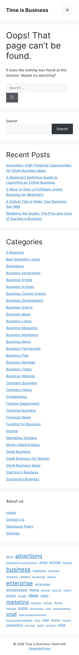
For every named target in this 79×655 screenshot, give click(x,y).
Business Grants (19, 307)
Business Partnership (23, 349)
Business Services (20, 362)
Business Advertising (23, 273)
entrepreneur (42, 584)
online (23, 608)
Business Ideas (18, 314)
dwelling (51, 577)
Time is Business (27, 10)
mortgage (11, 608)
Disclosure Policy (19, 526)
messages (36, 603)
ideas (33, 595)
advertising (28, 556)
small (11, 614)
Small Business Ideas (23, 465)
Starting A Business (22, 472)
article (43, 562)
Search (11, 121)
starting (55, 620)
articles (55, 562)
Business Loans (19, 321)
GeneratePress (39, 648)
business (18, 569)
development (38, 577)
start (46, 620)
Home (11, 513)
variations (51, 625)
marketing (17, 602)
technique (30, 625)
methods (47, 603)
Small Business (18, 452)
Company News (19, 390)
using (40, 625)
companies (53, 571)
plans (48, 608)
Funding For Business (23, 424)
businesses (39, 570)
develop (25, 576)
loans (44, 596)
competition (12, 577)
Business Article (19, 280)
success (66, 620)
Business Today (19, 369)
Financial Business (21, 410)
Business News (18, 342)
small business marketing (19, 620)
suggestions (14, 625)
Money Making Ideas (23, 445)
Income (12, 431)
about (9, 556)
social (37, 620)
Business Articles (20, 287)
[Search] (12, 97)
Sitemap (12, 533)
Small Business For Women (28, 459)
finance (34, 590)
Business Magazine (21, 328)
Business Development (24, 300)
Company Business (21, 383)
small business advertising (32, 615)
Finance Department (22, 404)
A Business (15, 252)
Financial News (18, 417)
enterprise (19, 583)
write (61, 625)
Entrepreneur (16, 397)
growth (22, 595)
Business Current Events (26, 294)
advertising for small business (21, 562)
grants (11, 596)
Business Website (20, 376)
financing (56, 590)
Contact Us (15, 520)
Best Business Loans (23, 259)
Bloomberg (15, 266)
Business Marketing (22, 335)
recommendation (61, 608)
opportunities (37, 608)
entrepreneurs (16, 590)
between (67, 562)
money (58, 602)
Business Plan (17, 355)
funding (67, 590)
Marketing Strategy (21, 438)
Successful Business (22, 479)
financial (45, 590)
